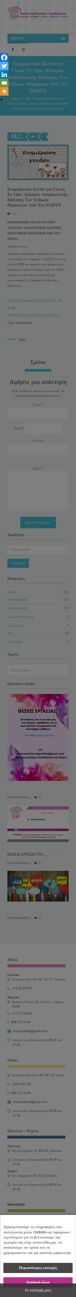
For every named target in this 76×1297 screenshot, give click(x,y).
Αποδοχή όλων (38, 1282)
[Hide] (1, 99)
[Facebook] (4, 57)
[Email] (4, 83)
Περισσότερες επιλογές (38, 1267)
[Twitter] (4, 66)
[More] (4, 91)
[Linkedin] (4, 74)
